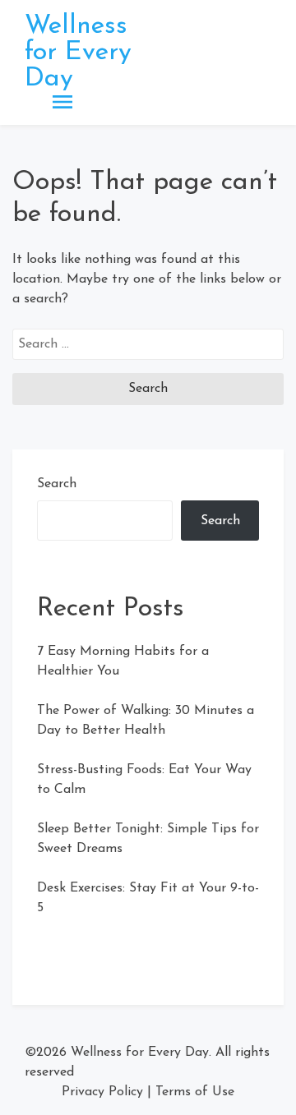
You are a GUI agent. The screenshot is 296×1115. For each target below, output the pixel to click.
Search (56, 484)
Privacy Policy (102, 1092)
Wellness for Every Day (78, 52)
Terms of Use (194, 1092)
